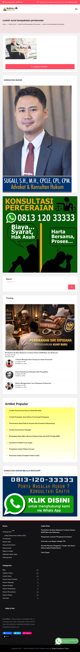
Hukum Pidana (7, 595)
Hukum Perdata (8, 585)
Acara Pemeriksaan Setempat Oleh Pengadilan (31, 372)
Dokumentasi (7, 548)
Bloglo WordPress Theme (60, 648)
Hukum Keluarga (8, 582)
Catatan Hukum (8, 573)
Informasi (6, 598)
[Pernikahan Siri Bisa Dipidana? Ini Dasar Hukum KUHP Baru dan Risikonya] (40, 327)
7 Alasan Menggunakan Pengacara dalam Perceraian (33, 359)
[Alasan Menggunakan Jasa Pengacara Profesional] (9, 386)
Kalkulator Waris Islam (10, 554)
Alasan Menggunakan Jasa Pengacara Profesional (33, 383)
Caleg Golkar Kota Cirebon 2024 (15, 535)
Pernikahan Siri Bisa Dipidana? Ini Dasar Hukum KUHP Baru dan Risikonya (31, 353)
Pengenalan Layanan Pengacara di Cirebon (56, 537)
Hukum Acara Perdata (10, 579)
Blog (4, 570)
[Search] (71, 287)
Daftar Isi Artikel (8, 551)
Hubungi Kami (7, 557)
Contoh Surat (7, 576)
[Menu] (76, 9)
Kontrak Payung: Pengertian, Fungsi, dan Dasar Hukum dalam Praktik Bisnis (58, 547)
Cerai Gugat (45, 552)
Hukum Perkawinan (9, 588)
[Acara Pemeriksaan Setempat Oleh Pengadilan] (9, 375)
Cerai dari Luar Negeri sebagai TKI (53, 541)
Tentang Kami (7, 532)
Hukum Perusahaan (9, 592)
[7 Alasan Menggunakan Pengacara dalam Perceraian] (9, 363)
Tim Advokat (7, 538)
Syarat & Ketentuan (9, 545)
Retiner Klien (7, 542)
